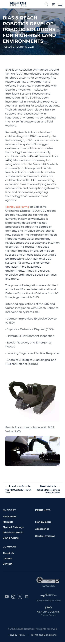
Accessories (42, 528)
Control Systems (45, 536)
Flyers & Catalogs (13, 527)
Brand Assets (10, 537)
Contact (7, 563)
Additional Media (13, 532)
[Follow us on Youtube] (7, 597)
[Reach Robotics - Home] (18, 4)
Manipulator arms (17, 206)
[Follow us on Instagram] (13, 597)
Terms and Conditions (43, 634)
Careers (7, 558)
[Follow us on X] (20, 597)
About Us (8, 553)
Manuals (8, 521)
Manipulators (43, 521)
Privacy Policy (16, 634)
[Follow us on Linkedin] (27, 597)
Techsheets (9, 516)
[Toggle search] (46, 4)
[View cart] (53, 4)
